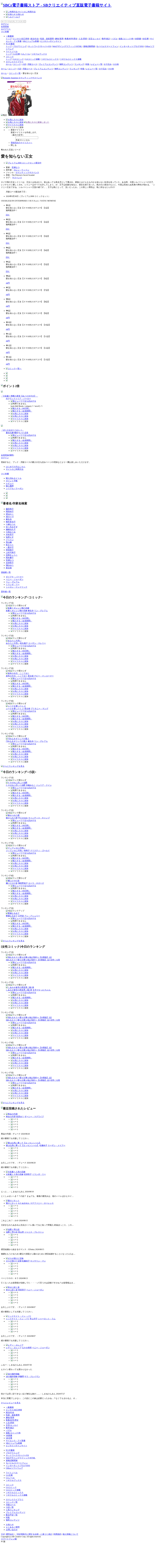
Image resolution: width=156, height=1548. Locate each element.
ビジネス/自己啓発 (21, 39)
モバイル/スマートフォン (107, 46)
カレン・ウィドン (21, 170)
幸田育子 (22, 1290)
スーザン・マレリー (37, 643)
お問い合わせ (12, 1530)
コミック (10, 57)
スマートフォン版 (9, 1539)
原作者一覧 (6, 592)
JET (7, 399)
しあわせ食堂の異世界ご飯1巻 (19, 990)
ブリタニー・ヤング (39, 709)
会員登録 (5, 26)
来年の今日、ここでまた (16, 676)
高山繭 (9, 542)
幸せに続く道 (12, 1290)
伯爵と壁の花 (12, 1232)
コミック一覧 (15, 73)
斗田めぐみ (11, 532)
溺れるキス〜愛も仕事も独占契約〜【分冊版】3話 (28, 1050)
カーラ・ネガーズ (36, 883)
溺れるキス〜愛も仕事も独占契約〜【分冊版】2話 (28, 1080)
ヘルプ (17, 17)
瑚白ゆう (10, 565)
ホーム (9, 64)
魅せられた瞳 (12, 818)
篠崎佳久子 (11, 529)
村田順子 (10, 550)
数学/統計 (106, 39)
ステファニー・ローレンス (42, 1203)
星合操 (9, 568)
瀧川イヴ (10, 517)
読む (8, 215)
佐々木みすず (12, 527)
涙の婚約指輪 (12, 1376)
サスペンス (17, 178)
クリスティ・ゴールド (40, 850)
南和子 (27, 850)
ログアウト (6, 29)
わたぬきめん (24, 1203)
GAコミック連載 (32, 59)
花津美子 (10, 563)
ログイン (5, 24)
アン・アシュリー (32, 916)
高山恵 (21, 1232)
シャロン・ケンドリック (16, 587)
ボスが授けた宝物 (13, 1261)
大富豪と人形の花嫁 (14, 1174)
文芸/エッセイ (94, 39)
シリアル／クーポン (14, 488)
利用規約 (57, 1534)
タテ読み (108, 64)
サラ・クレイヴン (32, 1376)
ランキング (79, 64)
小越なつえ (11, 524)
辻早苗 (21, 916)
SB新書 (138, 39)
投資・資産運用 (47, 39)
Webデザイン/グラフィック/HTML (67, 46)
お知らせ (20, 14)
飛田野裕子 (23, 883)
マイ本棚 (5, 32)
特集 (87, 64)
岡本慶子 (10, 558)
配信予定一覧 (12, 1515)
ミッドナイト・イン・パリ (17, 1319)
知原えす (10, 537)
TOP (3, 1534)
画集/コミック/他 (126, 39)
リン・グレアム (13, 582)
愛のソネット (12, 1203)
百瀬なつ (16, 167)
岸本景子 (10, 535)
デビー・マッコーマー (44, 676)
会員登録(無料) (7, 455)
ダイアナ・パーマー (14, 577)
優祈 (16, 433)
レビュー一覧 (96, 64)
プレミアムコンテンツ (48, 64)
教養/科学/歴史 (71, 39)
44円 (8, 283)
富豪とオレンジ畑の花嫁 (16, 611)
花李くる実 (55, 960)
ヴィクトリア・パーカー (20, 399)
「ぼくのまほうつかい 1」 (12, 430)
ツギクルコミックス (50, 59)
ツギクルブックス (39, 54)
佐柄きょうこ (12, 555)
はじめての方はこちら (15, 467)
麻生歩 (9, 519)
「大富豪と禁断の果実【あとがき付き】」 (19, 396)
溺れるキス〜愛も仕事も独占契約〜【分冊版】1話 (28, 960)
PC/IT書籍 (10, 44)
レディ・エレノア (13, 1348)
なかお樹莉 (27, 1348)
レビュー (10, 483)
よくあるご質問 (13, 1527)
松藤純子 (43, 1145)
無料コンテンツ (66, 64)
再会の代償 (11, 1117)
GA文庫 (16, 54)
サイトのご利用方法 (27, 12)
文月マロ (36, 990)
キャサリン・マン (38, 1261)
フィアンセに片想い (14, 850)
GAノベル (25, 54)
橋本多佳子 (11, 522)
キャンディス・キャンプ (39, 818)
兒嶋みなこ (31, 785)
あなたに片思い (13, 643)
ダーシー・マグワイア (34, 1117)
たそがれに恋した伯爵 (15, 785)
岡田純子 (10, 511)
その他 (116, 64)
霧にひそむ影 (12, 883)
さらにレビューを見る (10, 1403)
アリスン (10, 540)
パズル (114, 39)
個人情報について (70, 1534)
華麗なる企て (12, 916)
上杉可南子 (11, 552)
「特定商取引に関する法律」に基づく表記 (33, 1534)
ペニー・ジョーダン (14, 579)
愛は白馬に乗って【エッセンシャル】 (22, 1145)
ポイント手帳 (12, 481)
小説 (24, 64)
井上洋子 (34, 1319)
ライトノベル (12, 51)
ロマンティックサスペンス (27, 172)
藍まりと (10, 545)
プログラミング (20, 46)
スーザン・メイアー (56, 1145)
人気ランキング (13, 1510)
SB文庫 (145, 39)
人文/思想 (83, 39)
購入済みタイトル (13, 478)
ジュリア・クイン (44, 785)
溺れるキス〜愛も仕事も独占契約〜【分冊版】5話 (28, 1020)
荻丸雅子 (24, 643)
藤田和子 (10, 509)
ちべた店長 (23, 433)
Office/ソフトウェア (14, 1468)
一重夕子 (10, 547)
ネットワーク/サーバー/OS (39, 46)
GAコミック (18, 59)
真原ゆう (20, 1117)
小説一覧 (10, 1507)
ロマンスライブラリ (14, 62)
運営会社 (10, 1534)
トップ (9, 39)
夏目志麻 (10, 433)
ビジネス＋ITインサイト (51, 41)
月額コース (32, 64)
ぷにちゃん (46, 990)
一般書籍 (10, 36)
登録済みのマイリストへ (21, 143)
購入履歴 (10, 486)
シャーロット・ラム (47, 1319)
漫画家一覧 (6, 572)
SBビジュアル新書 (31, 41)
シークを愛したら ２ (15, 709)
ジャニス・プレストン (34, 1232)
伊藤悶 (21, 1376)
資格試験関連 (89, 46)
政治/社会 (34, 39)
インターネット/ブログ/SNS (132, 46)
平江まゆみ (23, 818)
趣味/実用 (59, 39)
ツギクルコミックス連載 (70, 59)
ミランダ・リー (13, 584)
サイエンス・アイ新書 (15, 1441)
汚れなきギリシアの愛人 (16, 741)
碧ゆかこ (10, 514)
